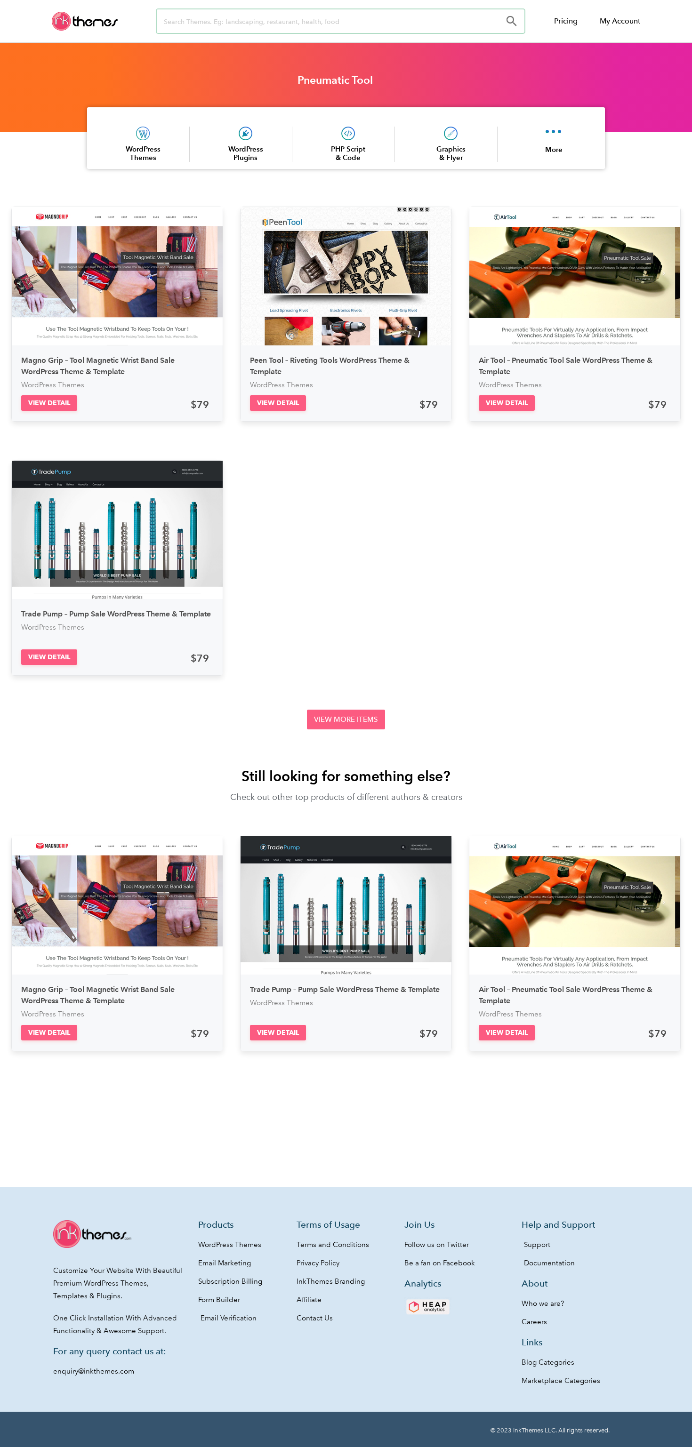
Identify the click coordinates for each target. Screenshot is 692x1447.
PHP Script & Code (348, 153)
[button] (49, 403)
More (554, 149)
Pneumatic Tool (335, 80)
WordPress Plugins (245, 153)
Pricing (566, 20)
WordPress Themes (143, 153)
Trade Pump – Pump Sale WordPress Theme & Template (116, 613)
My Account (620, 20)
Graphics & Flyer (451, 153)
